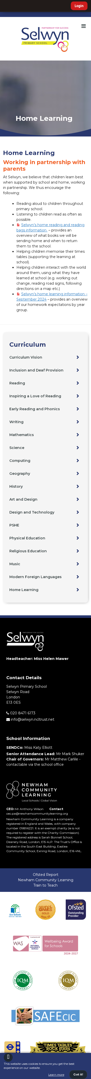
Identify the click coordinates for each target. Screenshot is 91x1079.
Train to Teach (45, 885)
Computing (19, 460)
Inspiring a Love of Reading (35, 396)
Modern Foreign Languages (35, 577)
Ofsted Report (45, 874)
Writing (16, 422)
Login (79, 6)
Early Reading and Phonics (34, 409)
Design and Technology (31, 512)
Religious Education (28, 551)
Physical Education (27, 538)
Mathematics (21, 435)
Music (14, 564)
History (16, 486)
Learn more (56, 1074)
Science (16, 447)
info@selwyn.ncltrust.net (32, 719)
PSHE (14, 525)
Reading (17, 383)
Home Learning (23, 589)
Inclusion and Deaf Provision (36, 370)
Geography (19, 473)
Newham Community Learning (45, 880)
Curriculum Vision (25, 357)
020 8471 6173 (22, 713)
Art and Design (23, 499)
